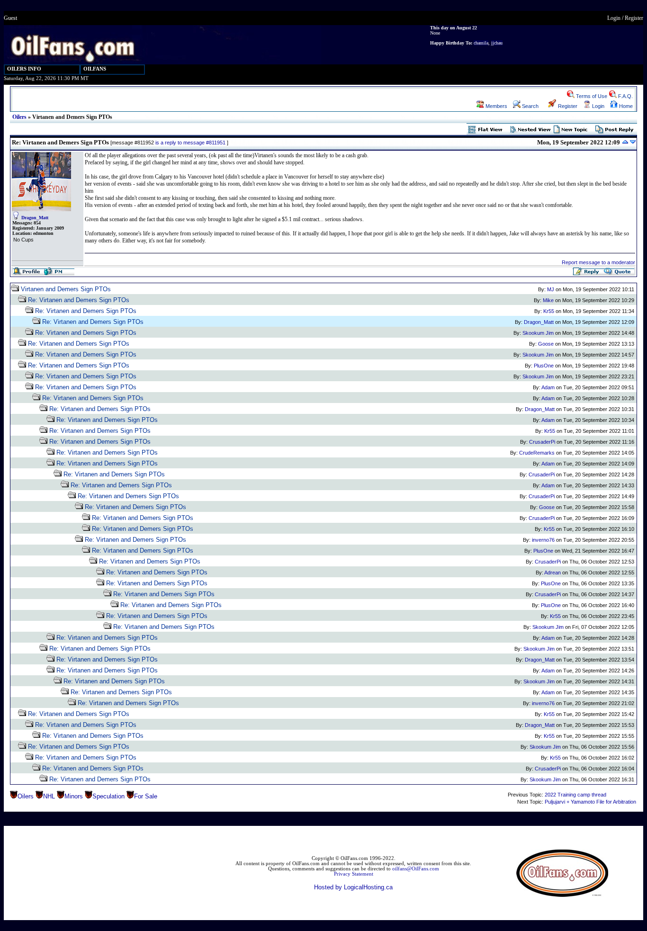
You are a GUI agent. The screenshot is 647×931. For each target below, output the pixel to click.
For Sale (145, 796)
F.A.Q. (625, 96)
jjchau (497, 42)
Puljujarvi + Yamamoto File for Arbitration (590, 802)
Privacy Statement (353, 874)
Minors (73, 796)
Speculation (108, 796)
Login (613, 18)
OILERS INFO (24, 69)
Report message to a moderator (598, 262)
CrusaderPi (542, 442)
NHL (49, 796)
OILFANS (94, 69)
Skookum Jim (538, 333)
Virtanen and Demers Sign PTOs (66, 289)
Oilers (19, 117)
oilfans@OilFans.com (415, 868)
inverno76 (543, 540)
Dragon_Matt (34, 217)
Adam (548, 387)
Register (634, 18)
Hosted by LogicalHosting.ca (353, 887)
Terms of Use (591, 96)
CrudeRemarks (537, 453)
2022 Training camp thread (575, 794)
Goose (546, 344)
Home (625, 106)
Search (530, 106)
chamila (481, 42)
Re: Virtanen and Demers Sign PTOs (78, 300)
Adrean (552, 572)
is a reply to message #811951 (190, 142)
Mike (548, 300)
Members (495, 106)
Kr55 (548, 311)
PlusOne (544, 365)
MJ (550, 289)
